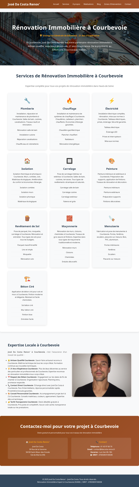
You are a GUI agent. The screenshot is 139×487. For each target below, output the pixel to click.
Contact (128, 4)
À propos (76, 4)
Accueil (56, 4)
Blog (99, 4)
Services (65, 4)
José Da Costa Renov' (24, 4)
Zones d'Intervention (112, 4)
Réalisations (88, 4)
